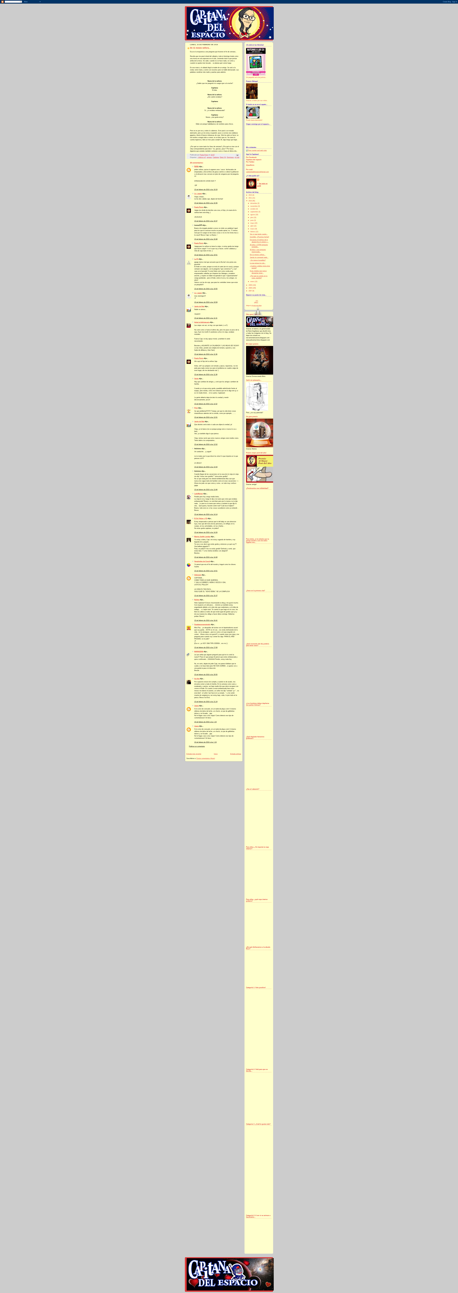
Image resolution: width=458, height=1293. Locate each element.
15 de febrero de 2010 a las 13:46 (205, 490)
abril (252, 226)
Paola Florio (198, 207)
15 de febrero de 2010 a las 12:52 (205, 444)
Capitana (216, 157)
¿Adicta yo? (202, 157)
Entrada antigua (235, 754)
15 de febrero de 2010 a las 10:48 (205, 239)
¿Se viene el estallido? (258, 260)
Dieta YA (223, 157)
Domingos (230, 157)
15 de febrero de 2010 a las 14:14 (205, 514)
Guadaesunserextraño (202, 624)
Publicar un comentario (197, 746)
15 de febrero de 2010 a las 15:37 (205, 596)
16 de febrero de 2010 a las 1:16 (205, 722)
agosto (252, 215)
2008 (250, 288)
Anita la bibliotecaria (202, 322)
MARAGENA (198, 651)
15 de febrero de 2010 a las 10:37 (205, 221)
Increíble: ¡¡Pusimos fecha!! (259, 237)
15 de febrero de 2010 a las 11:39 (205, 374)
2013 (250, 195)
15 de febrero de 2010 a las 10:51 (205, 255)
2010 (250, 201)
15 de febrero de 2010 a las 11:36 (205, 354)
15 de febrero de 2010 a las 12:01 (205, 417)
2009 (250, 285)
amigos (209, 157)
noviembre (254, 206)
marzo (252, 229)
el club (237, 157)
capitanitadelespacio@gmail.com (257, 172)
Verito (196, 378)
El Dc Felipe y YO (200, 518)
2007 (250, 291)
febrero (253, 232)
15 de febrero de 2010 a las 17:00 (205, 647)
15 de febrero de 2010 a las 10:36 (205, 203)
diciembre (254, 203)
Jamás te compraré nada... (259, 257)
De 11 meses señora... (257, 255)
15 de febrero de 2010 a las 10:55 (205, 289)
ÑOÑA (196, 166)
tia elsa (197, 679)
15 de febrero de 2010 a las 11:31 (205, 318)
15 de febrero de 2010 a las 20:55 (205, 674)
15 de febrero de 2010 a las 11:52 (205, 404)
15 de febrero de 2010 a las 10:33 (205, 189)
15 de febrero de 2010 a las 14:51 (205, 571)
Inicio (216, 754)
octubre (253, 209)
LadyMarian (198, 494)
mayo (252, 223)
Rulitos (197, 600)
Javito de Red (199, 306)
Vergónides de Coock (202, 561)
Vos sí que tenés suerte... (259, 234)
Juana (196, 706)
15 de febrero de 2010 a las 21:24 (205, 702)
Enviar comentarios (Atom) (205, 758)
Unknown (197, 575)
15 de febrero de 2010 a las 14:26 (205, 532)
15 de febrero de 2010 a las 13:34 (205, 467)
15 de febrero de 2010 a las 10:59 (205, 302)
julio (252, 217)
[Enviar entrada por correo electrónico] (237, 155)
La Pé (196, 259)
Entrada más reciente (193, 754)
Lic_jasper (198, 194)
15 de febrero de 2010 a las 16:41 (205, 620)
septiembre (254, 212)
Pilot (196, 408)
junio (252, 220)
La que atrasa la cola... (258, 263)
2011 (250, 198)
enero (252, 281)
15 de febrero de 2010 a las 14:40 (205, 557)
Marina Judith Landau (202, 536)
